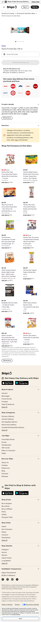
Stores (4, 442)
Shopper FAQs (7, 517)
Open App (35, 2)
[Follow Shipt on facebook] (3, 579)
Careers (5, 465)
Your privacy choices (32, 604)
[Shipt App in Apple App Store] (8, 383)
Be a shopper (7, 503)
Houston (5, 535)
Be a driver (6, 506)
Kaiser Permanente (9, 572)
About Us (5, 462)
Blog (3, 471)
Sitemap (5, 476)
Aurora (4, 552)
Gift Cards (6, 448)
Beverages (6, 396)
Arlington (5, 549)
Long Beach (6, 560)
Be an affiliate (7, 509)
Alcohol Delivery (8, 419)
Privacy (17, 604)
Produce (5, 401)
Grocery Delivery (8, 416)
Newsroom (6, 468)
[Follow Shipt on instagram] (7, 579)
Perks (4, 512)
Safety (4, 514)
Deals (4, 453)
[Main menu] (4, 7)
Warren (4, 555)
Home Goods (7, 399)
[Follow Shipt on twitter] (17, 579)
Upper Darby (7, 558)
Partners (5, 473)
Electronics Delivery (9, 424)
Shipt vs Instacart (8, 450)
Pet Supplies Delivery (9, 422)
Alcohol (4, 393)
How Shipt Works (8, 439)
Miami (4, 532)
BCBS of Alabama (8, 575)
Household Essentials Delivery (13, 427)
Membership (6, 445)
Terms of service (7, 604)
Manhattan (6, 537)
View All (4, 407)
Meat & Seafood (8, 404)
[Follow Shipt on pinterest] (12, 579)
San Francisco (7, 529)
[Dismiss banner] (3, 2)
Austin (4, 526)
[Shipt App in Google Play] (22, 383)
